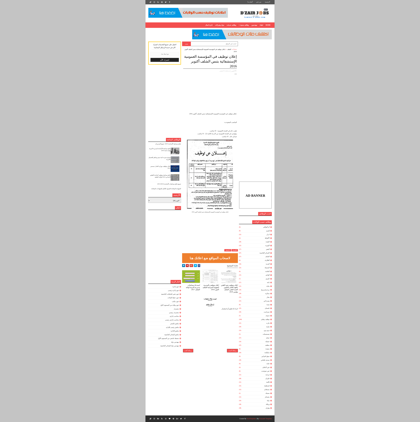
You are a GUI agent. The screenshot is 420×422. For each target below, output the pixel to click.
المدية (268, 264)
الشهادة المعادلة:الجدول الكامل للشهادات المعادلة (166, 188)
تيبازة (268, 326)
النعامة (267, 271)
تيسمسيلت (266, 334)
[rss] (158, 2)
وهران (268, 408)
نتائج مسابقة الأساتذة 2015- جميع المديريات (168, 144)
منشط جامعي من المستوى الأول (168, 338)
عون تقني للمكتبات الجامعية (170, 294)
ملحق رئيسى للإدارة (172, 327)
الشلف (267, 256)
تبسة (268, 304)
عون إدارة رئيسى (173, 290)
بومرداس (267, 301)
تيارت (268, 323)
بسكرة (267, 293)
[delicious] (150, 2)
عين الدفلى (266, 367)
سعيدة (268, 349)
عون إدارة (176, 286)
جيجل (268, 338)
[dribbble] (165, 418)
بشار (268, 297)
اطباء (261, 25)
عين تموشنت (265, 371)
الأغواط (267, 238)
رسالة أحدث (232, 350)
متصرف (176, 309)
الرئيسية (267, 2)
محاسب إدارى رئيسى (172, 320)
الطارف (267, 260)
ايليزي (268, 279)
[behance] (158, 418)
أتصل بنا (250, 2)
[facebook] (169, 2)
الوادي (268, 275)
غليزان (267, 378)
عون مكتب (175, 301)
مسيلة (268, 393)
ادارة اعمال (209, 25)
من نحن (258, 2)
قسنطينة (267, 386)
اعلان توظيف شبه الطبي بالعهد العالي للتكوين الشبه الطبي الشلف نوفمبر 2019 (229, 288)
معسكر (267, 397)
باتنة (268, 282)
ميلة (268, 400)
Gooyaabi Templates (265, 418)
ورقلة (268, 404)
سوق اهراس (266, 356)
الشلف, (221, 71)
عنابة (268, 363)
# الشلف (227, 250)
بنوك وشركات (219, 25)
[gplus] (177, 418)
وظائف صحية (244, 25)
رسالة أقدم (188, 350)
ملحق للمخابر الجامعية (171, 334)
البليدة (268, 242)
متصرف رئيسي (174, 312)
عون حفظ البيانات (173, 298)
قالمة (268, 382)
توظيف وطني (265, 319)
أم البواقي (266, 227)
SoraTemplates (251, 418)
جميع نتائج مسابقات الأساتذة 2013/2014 (169, 184)
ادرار (268, 234)
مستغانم (267, 389)
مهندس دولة (175, 342)
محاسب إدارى (174, 316)
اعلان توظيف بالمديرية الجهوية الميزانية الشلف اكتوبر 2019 (211, 287)
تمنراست (267, 312)
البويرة (267, 245)
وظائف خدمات (231, 25)
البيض (268, 249)
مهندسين (254, 25)
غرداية (268, 375)
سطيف (267, 345)
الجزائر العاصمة (265, 253)
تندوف (268, 315)
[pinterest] (162, 2)
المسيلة (267, 267)
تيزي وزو (267, 330)
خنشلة (267, 341)
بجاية (268, 286)
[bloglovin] (169, 418)
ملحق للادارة (175, 331)
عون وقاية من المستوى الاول (169, 305)
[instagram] (154, 2)
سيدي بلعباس (265, 360)
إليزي (268, 231)
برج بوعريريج (265, 290)
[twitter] (165, 2)
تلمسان (267, 308)
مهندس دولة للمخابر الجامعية (169, 346)
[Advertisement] (255, 74)
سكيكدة (267, 352)
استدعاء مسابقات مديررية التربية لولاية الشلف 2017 (193, 287)
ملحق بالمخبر (174, 323)
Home (268, 25)
